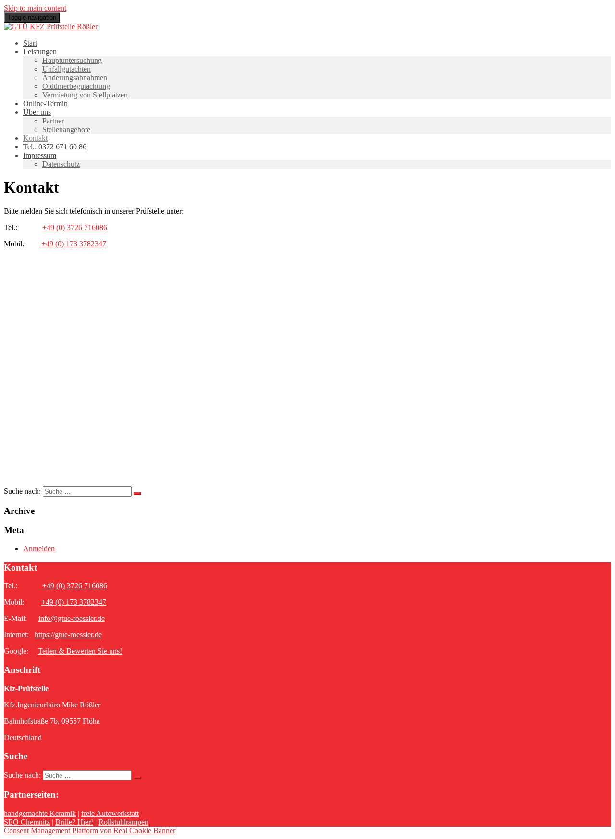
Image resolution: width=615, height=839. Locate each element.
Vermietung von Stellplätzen (85, 95)
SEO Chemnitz (27, 822)
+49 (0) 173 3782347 (73, 244)
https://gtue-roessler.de (68, 635)
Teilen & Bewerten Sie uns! (80, 651)
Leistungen (40, 52)
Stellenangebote (66, 129)
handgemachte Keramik (40, 813)
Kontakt (35, 138)
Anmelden (39, 549)
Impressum (39, 155)
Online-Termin (45, 103)
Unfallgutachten (66, 69)
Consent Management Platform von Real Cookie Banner (89, 831)
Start (30, 43)
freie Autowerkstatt (110, 813)
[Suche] (137, 493)
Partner (53, 121)
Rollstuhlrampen (123, 822)
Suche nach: (22, 491)
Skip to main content (35, 8)
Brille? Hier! (74, 822)
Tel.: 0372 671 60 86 (54, 147)
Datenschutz (61, 164)
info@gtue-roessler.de (71, 618)
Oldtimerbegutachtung (76, 86)
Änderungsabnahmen (74, 77)
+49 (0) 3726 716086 (74, 227)
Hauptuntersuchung (72, 60)
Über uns (37, 112)
